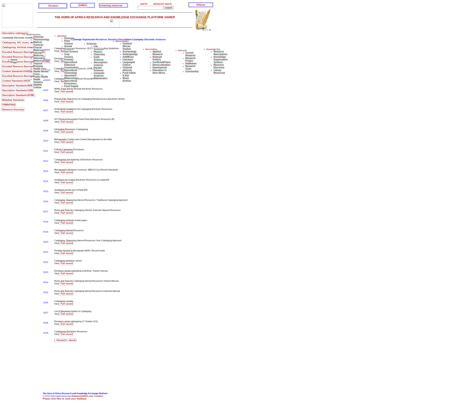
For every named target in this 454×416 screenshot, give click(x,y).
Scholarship (192, 71)
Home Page (14, 61)
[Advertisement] (108, 367)
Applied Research (158, 53)
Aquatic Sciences (99, 69)
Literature (128, 59)
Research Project (190, 59)
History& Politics (157, 58)
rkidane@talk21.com (87, 396)
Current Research (190, 54)
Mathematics (100, 78)
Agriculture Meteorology (71, 76)
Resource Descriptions (220, 53)
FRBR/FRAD (8, 104)
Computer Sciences (99, 74)
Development (160, 67)
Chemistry (99, 54)
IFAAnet (200, 5)
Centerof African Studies (127, 46)
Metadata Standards (13, 100)
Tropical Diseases (38, 64)
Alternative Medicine (39, 59)
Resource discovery (13, 109)
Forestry (68, 59)
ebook (71, 340)
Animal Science (68, 47)
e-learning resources (111, 5)
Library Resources (219, 71)
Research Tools (190, 67)
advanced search (162, 3)
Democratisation (161, 65)
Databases (190, 63)
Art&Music (128, 57)
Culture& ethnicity (127, 68)
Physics (98, 51)
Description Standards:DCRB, (18, 95)
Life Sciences (99, 47)
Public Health (40, 76)
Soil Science (71, 51)
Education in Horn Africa (160, 71)
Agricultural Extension (70, 63)
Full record (66, 91)
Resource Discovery (219, 66)
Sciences (91, 43)
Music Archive (127, 79)
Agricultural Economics (70, 82)
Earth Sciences (99, 58)
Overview (38, 36)
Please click (65, 398)
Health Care (39, 68)
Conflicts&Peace (161, 62)
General (60, 340)
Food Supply (71, 86)
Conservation (71, 67)
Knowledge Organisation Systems (221, 60)
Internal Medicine (38, 54)
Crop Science (68, 55)
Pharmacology (41, 39)
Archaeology (129, 51)
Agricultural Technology (70, 71)
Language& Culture (129, 63)
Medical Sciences (38, 43)
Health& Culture (37, 86)
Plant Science (68, 42)
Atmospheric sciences (101, 63)
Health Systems (38, 80)
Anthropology (130, 54)
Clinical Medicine (38, 48)
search (143, 3)
